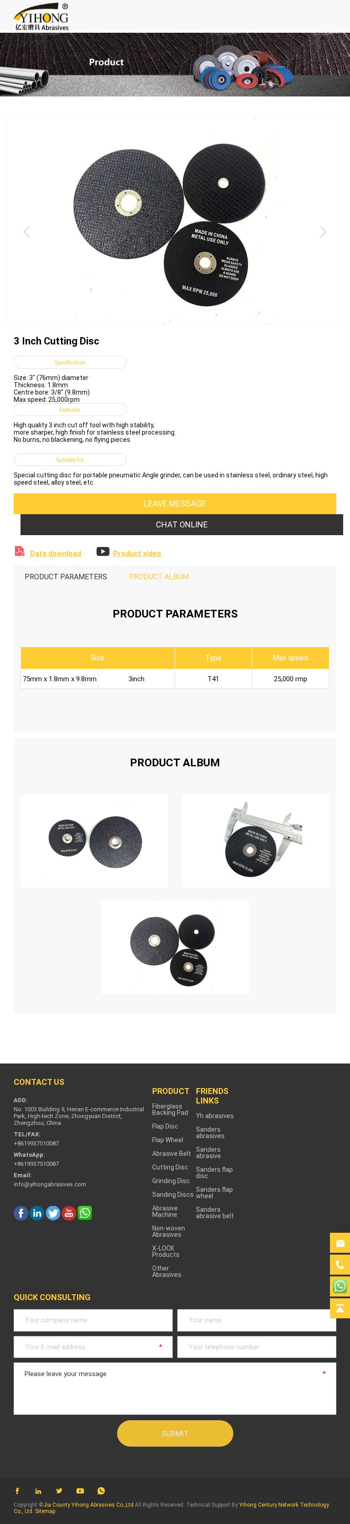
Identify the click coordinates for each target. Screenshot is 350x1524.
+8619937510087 (36, 1163)
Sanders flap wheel (214, 1193)
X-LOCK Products (166, 1251)
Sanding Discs (173, 1194)
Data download (55, 553)
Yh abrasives (215, 1115)
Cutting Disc (170, 1167)
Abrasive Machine (165, 1211)
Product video (137, 553)
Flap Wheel (167, 1140)
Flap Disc (165, 1126)
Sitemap (45, 1511)
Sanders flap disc (214, 1173)
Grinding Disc (171, 1181)
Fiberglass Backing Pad (170, 1109)
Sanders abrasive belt (215, 1213)
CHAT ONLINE (182, 524)
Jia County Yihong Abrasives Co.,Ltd (88, 1505)
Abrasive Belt (171, 1153)
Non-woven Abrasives (168, 1231)
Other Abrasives (166, 1271)
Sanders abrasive (208, 1152)
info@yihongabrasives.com (50, 1184)
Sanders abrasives (210, 1132)
